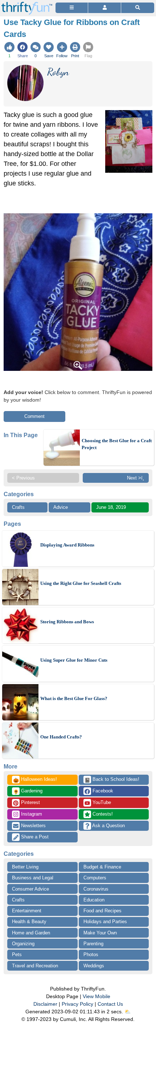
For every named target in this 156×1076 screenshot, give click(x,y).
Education (93, 900)
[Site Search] (137, 8)
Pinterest (30, 802)
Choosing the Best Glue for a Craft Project (117, 444)
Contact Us (110, 1004)
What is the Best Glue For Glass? (73, 698)
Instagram (31, 814)
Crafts (18, 507)
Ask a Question (108, 825)
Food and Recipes (102, 910)
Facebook (102, 791)
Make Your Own (100, 932)
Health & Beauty (29, 921)
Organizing (23, 943)
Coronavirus (95, 889)
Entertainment (26, 910)
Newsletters (33, 825)
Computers (94, 877)
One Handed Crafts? (61, 737)
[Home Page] (27, 4)
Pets (17, 954)
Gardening (27, 791)
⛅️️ (127, 1011)
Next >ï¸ (135, 478)
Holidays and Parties (105, 921)
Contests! (102, 814)
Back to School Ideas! (112, 779)
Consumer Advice (30, 889)
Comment (34, 416)
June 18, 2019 (111, 507)
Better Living (25, 867)
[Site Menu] (72, 8)
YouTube (101, 802)
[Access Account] (104, 8)
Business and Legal (32, 877)
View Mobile (96, 996)
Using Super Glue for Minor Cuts (73, 660)
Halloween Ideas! (35, 779)
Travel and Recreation (35, 965)
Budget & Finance (102, 867)
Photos (90, 954)
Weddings (93, 965)
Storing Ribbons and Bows (67, 621)
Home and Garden (31, 932)
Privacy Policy (77, 1004)
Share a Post (34, 837)
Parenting (93, 943)
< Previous (23, 478)
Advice (60, 507)
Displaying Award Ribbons (67, 545)
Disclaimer (45, 1004)
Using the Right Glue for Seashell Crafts (80, 583)
